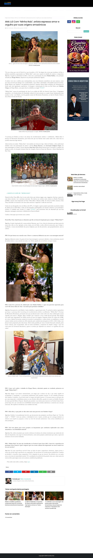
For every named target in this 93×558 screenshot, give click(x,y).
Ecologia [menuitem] (42, 10)
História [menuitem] (55, 10)
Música (12, 17)
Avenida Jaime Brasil (79, 186)
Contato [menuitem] (87, 10)
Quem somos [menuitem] (79, 10)
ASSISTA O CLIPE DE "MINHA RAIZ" (19, 193)
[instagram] (73, 21)
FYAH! (42, 88)
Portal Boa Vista (50, 555)
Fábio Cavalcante (10, 28)
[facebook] (69, 21)
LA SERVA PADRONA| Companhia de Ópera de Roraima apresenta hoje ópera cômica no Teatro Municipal (34, 504)
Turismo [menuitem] (49, 10)
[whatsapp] (78, 21)
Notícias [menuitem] (18, 10)
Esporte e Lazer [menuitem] (70, 10)
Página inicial (7, 17)
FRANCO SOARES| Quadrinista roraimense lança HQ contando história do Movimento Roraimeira (14, 503)
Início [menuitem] (13, 10)
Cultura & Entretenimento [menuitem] (30, 10)
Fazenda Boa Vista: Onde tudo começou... (80, 193)
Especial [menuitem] (62, 10)
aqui (29, 461)
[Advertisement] (78, 147)
